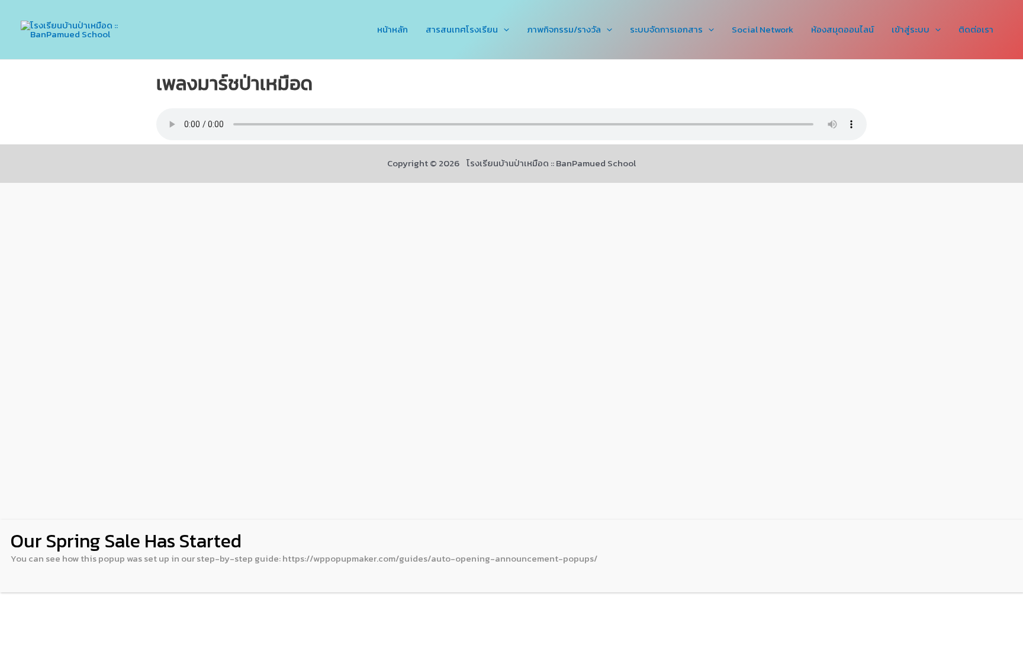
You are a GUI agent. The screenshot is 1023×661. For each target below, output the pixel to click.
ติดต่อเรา (975, 29)
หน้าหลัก (392, 29)
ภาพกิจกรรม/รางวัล (564, 29)
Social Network (762, 29)
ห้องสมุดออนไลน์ (842, 29)
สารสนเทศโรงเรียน (462, 29)
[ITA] (511, 351)
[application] (503, 29)
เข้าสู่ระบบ (910, 29)
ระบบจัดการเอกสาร (666, 29)
